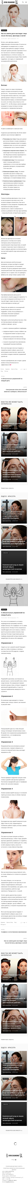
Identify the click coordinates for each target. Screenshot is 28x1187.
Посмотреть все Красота (13, 579)
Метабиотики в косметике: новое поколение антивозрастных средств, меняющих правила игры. (12, 473)
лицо (2, 371)
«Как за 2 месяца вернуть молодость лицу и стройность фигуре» (13, 322)
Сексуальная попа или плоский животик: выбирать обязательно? (15, 390)
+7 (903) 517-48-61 (12, 1180)
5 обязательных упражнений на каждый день (11, 379)
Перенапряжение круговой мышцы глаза (12, 424)
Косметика (6, 409)
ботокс (2, 369)
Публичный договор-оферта (14, 1166)
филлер (6, 371)
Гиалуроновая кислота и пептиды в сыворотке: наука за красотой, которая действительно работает (14, 448)
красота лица (14, 369)
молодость (3, 924)
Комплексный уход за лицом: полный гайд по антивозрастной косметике (13, 567)
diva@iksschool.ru (9, 1182)
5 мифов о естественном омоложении (14, 932)
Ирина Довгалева (7, 428)
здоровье (7, 369)
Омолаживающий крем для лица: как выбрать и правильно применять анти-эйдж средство (14, 541)
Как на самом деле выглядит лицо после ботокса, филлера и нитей (15, 942)
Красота (4, 30)
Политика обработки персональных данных (14, 1169)
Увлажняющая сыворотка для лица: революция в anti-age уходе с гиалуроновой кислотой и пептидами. (13, 515)
